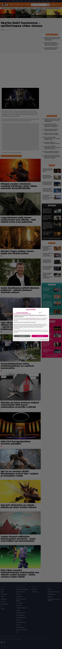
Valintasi (40, 312)
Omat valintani (22, 335)
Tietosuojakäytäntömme (44, 339)
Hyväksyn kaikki (40, 335)
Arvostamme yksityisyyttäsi (22, 312)
